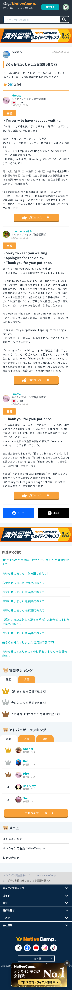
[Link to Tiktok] (53, 947)
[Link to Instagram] (44, 947)
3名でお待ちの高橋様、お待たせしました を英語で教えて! (35, 562)
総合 (45, 738)
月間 (26, 679)
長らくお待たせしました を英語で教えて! (28, 642)
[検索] (64, 19)
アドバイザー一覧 (36, 813)
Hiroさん (16, 95)
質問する (50, 7)
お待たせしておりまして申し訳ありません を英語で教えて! (34, 653)
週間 (8, 679)
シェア (21, 512)
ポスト (56, 512)
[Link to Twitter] (18, 947)
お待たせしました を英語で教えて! (25, 573)
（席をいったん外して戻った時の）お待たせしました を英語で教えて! (35, 622)
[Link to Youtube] (36, 947)
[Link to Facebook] (27, 947)
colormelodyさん (21, 231)
